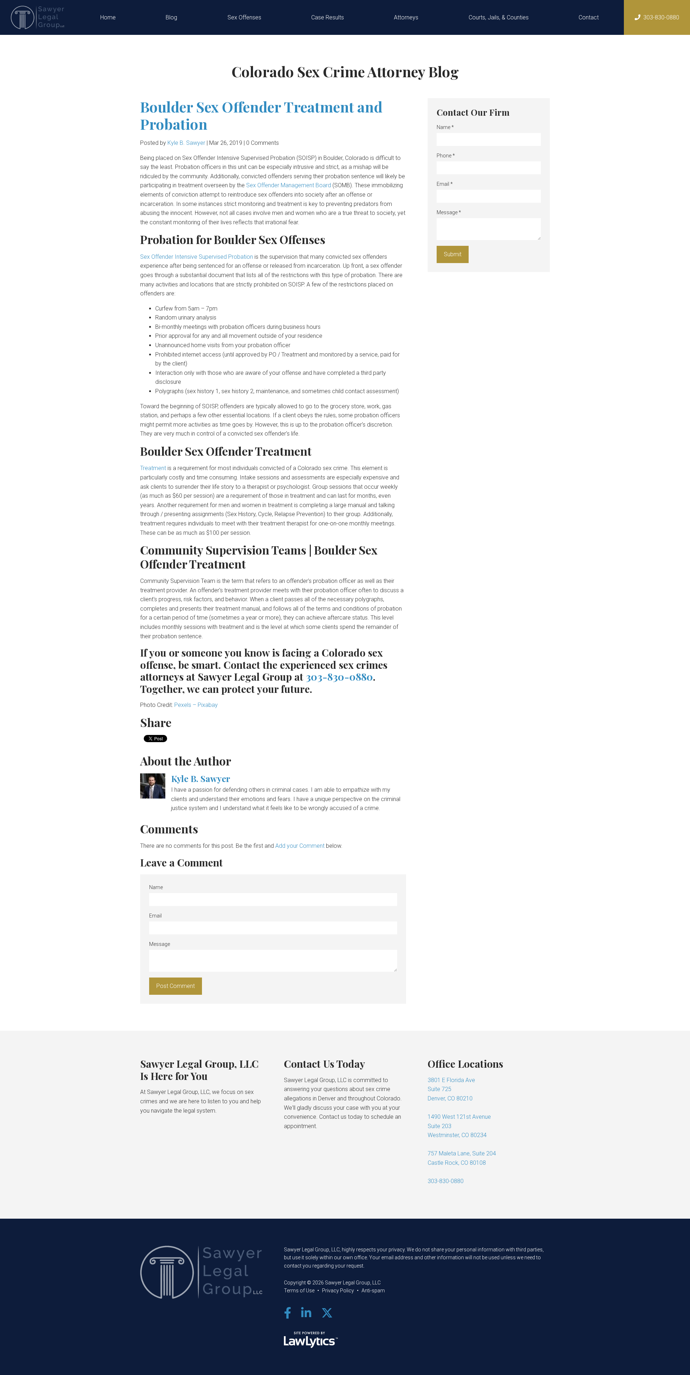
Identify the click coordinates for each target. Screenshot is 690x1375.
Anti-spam (373, 1290)
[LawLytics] (311, 1340)
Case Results (327, 17)
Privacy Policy (338, 1290)
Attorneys (406, 17)
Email (155, 916)
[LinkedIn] (306, 1313)
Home (108, 17)
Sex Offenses (244, 17)
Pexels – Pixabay (196, 705)
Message (159, 944)
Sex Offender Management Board (288, 185)
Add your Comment (300, 845)
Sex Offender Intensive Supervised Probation (196, 256)
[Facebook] (287, 1313)
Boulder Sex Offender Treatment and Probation (261, 115)
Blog (171, 17)
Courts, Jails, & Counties (499, 17)
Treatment (153, 468)
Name (156, 887)
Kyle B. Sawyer (186, 142)
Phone (446, 155)
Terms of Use (299, 1290)
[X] (327, 1313)
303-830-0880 (661, 17)
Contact (589, 17)
